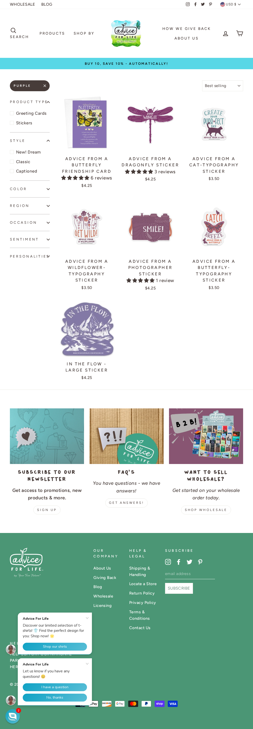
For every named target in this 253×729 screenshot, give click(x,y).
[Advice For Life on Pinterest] (200, 561)
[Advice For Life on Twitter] (189, 561)
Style (17, 140)
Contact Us (140, 627)
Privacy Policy (142, 602)
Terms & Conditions (139, 615)
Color (18, 189)
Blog (97, 586)
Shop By (84, 33)
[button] (76, 178)
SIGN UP (47, 510)
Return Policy (142, 593)
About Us (186, 38)
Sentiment (24, 239)
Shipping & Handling (139, 571)
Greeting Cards (31, 113)
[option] (126, 63)
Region (20, 205)
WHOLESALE (22, 4)
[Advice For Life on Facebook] (179, 561)
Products (52, 33)
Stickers (24, 122)
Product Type (29, 102)
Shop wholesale (206, 510)
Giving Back (104, 577)
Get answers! (126, 503)
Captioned (26, 171)
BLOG (46, 4)
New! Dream (28, 152)
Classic (23, 161)
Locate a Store (143, 583)
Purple (22, 86)
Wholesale (103, 596)
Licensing (102, 605)
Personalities (30, 256)
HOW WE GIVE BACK (186, 28)
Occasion (23, 222)
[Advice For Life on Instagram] (168, 561)
